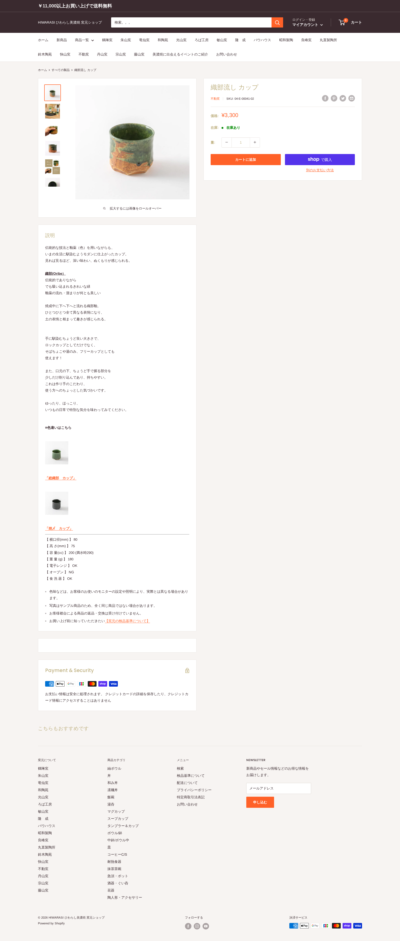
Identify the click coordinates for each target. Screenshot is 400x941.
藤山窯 (139, 54)
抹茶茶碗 (114, 869)
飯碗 (110, 797)
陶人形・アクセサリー (124, 897)
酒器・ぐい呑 (117, 883)
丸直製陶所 (328, 40)
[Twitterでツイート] (343, 98)
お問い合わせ (226, 54)
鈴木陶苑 (45, 54)
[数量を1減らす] (226, 142)
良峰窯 (306, 40)
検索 (180, 768)
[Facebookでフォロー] (188, 926)
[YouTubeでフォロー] (206, 926)
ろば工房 (202, 40)
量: (213, 142)
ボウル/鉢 (114, 833)
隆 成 (240, 40)
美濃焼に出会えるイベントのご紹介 (180, 54)
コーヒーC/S (117, 854)
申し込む (260, 802)
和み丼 (112, 783)
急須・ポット (117, 876)
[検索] (277, 22)
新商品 (61, 40)
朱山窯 (126, 40)
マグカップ (116, 811)
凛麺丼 (112, 790)
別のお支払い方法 (320, 170)
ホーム (43, 40)
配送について (187, 783)
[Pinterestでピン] (334, 98)
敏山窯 (222, 40)
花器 (110, 890)
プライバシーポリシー (194, 790)
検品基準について (191, 775)
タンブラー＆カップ (123, 826)
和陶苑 (163, 40)
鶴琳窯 (107, 40)
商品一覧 (82, 40)
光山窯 (181, 40)
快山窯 (65, 54)
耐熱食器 (114, 862)
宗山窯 (121, 54)
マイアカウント (305, 25)
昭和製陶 (286, 40)
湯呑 (110, 804)
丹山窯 (102, 54)
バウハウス (262, 40)
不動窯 (83, 54)
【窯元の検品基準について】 (127, 621)
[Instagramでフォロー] (197, 926)
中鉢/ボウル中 (118, 840)
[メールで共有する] (351, 98)
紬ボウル (114, 768)
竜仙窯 (144, 40)
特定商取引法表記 (191, 797)
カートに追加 (245, 159)
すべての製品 (61, 70)
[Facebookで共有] (325, 98)
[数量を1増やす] (255, 142)
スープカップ (117, 819)
